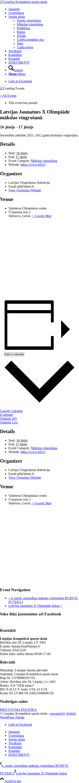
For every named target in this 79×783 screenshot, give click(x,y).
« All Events (8, 95)
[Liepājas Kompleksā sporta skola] (23, 2)
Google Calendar (11, 411)
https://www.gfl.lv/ (33, 164)
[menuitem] (43, 9)
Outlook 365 (8, 418)
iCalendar (6, 415)
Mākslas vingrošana (44, 161)
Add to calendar (14, 354)
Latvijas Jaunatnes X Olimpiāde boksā (35, 606)
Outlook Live (9, 422)
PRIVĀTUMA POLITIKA (18, 709)
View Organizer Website (24, 190)
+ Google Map (41, 216)
